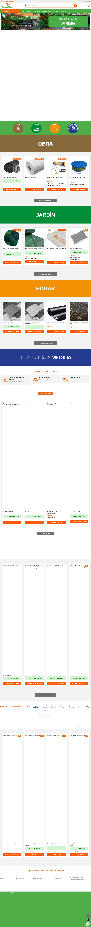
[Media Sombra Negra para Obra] (12, 166)
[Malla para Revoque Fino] (34, 166)
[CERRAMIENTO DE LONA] (12, 456)
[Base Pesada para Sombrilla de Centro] (12, 788)
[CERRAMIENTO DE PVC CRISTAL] (56, 619)
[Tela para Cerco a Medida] (79, 456)
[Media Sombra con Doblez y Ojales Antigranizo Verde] (12, 619)
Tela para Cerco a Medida (75, 511)
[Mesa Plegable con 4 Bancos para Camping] (34, 788)
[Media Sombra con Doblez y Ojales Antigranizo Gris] (56, 456)
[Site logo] (7, 5)
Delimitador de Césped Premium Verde (11, 248)
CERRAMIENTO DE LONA (8, 511)
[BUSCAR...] (75, 5)
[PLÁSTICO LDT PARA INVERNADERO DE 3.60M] (56, 238)
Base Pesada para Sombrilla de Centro (11, 843)
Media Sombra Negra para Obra (10, 177)
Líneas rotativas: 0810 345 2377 (8, 1)
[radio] (4, 186)
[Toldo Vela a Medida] (79, 619)
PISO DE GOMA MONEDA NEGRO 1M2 (56, 322)
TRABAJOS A (45, 357)
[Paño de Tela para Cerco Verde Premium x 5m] (34, 238)
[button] (2, 66)
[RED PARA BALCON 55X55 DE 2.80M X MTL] (79, 311)
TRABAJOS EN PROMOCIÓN (45, 551)
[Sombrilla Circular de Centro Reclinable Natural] (79, 788)
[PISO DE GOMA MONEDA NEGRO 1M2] (56, 311)
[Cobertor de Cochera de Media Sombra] (12, 311)
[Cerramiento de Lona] (34, 456)
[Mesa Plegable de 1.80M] (56, 788)
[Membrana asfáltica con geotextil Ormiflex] (56, 166)
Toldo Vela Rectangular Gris (76, 248)
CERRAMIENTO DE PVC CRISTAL (54, 673)
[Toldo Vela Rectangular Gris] (79, 238)
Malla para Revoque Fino (30, 177)
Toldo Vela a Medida (74, 673)
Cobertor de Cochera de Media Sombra (11, 322)
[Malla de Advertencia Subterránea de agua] (79, 166)
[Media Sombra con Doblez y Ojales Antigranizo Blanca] (34, 311)
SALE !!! (45, 721)
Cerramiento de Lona (29, 511)
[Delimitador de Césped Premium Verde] (12, 238)
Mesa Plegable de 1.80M (52, 843)
